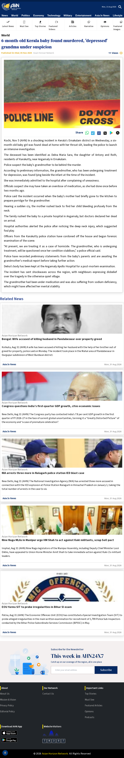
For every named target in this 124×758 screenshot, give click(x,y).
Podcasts (89, 717)
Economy (38, 15)
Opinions (89, 711)
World (14, 15)
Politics (25, 15)
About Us (5, 693)
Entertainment (83, 15)
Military (68, 15)
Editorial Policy (7, 711)
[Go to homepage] (11, 7)
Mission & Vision (8, 699)
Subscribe (106, 670)
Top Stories (90, 693)
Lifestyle (117, 15)
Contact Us (48, 693)
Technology (53, 15)
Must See (89, 699)
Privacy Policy (7, 705)
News (5, 15)
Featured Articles (93, 705)
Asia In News (102, 15)
